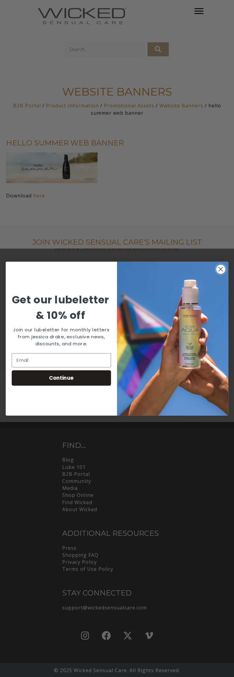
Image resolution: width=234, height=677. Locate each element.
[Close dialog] (220, 269)
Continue (61, 377)
